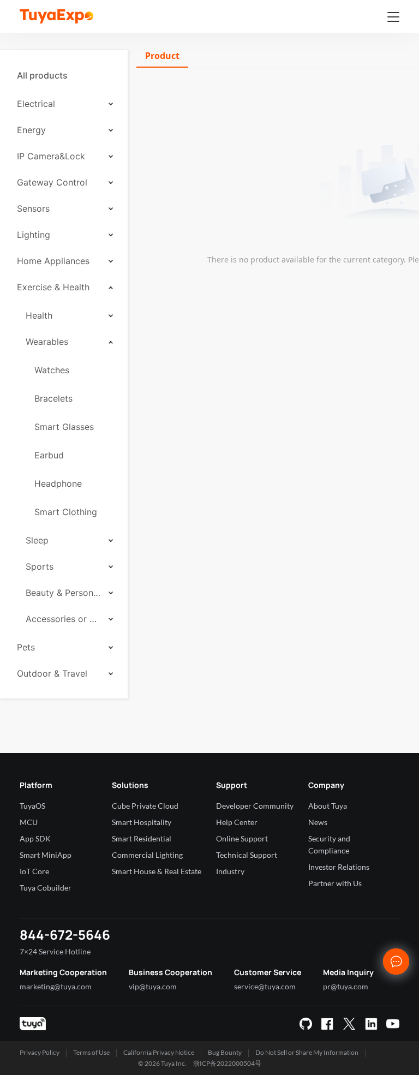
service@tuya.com (265, 986)
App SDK (35, 838)
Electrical (36, 103)
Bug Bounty (225, 1052)
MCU (29, 822)
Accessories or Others (63, 618)
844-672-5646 (65, 934)
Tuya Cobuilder (45, 887)
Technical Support (246, 854)
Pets (26, 647)
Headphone (58, 483)
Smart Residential (141, 838)
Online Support (242, 838)
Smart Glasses (64, 426)
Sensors (33, 208)
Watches (51, 370)
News (317, 822)
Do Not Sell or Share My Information (306, 1052)
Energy (31, 129)
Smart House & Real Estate (156, 871)
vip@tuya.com (153, 986)
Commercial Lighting (147, 854)
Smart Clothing (65, 511)
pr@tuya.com (345, 986)
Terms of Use (91, 1052)
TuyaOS (32, 805)
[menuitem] (63, 75)
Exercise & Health (53, 287)
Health (39, 315)
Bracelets (53, 398)
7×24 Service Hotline (55, 951)
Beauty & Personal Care (63, 592)
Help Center (237, 822)
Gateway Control (52, 182)
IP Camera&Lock (51, 156)
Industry (230, 871)
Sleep (37, 540)
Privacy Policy (39, 1052)
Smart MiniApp (45, 854)
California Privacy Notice (158, 1052)
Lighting (33, 234)
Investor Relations (338, 866)
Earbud (49, 455)
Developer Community (255, 805)
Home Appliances (53, 260)
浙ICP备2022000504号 (227, 1063)
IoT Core (34, 871)
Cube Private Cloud (145, 805)
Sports (39, 566)
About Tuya (327, 805)
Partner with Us (335, 883)
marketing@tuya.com (56, 986)
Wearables (47, 341)
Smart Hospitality (141, 822)
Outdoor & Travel (52, 673)
